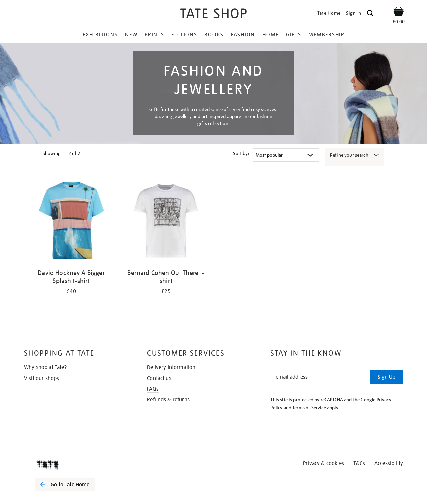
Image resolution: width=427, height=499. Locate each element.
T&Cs (359, 463)
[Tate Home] (77, 465)
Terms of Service (309, 408)
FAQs (153, 389)
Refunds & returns (168, 399)
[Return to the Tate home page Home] (213, 14)
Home (270, 34)
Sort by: (241, 153)
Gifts (293, 34)
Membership (326, 34)
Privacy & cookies (323, 463)
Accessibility (388, 463)
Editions (184, 34)
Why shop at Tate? (45, 367)
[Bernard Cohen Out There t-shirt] (166, 221)
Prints (154, 34)
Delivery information (171, 367)
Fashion (243, 34)
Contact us (159, 378)
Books (214, 34)
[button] (370, 14)
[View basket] (399, 12)
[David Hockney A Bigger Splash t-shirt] (71, 221)
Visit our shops (41, 378)
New (131, 34)
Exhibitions (100, 34)
